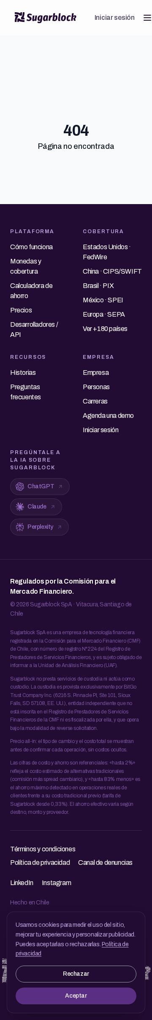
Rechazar (76, 974)
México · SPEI (103, 300)
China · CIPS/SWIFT (112, 271)
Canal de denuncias (105, 862)
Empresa (96, 372)
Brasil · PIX (98, 285)
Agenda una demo (108, 415)
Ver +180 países (105, 328)
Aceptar (76, 996)
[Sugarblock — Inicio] (45, 18)
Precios (21, 310)
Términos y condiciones (42, 849)
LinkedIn (21, 882)
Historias (22, 372)
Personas (96, 386)
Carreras (95, 401)
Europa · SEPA (104, 314)
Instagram (56, 882)
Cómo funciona (31, 246)
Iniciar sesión (115, 17)
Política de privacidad (40, 862)
